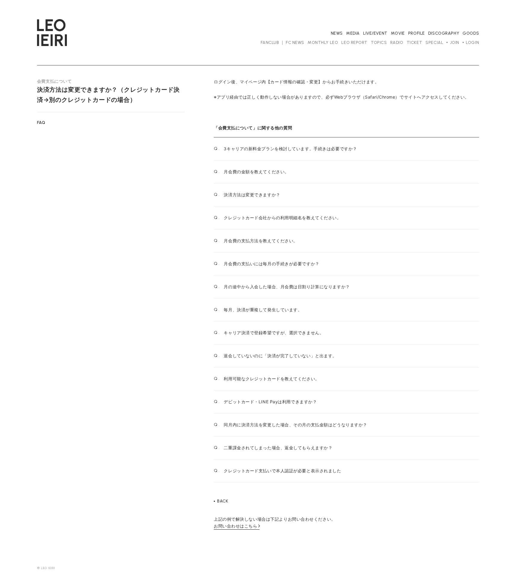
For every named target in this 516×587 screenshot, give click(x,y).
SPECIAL (434, 42)
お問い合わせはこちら (235, 525)
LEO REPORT (354, 42)
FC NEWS (295, 42)
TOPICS (379, 42)
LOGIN (472, 42)
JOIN (454, 42)
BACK (222, 501)
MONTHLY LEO (323, 42)
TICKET (414, 42)
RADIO (396, 42)
